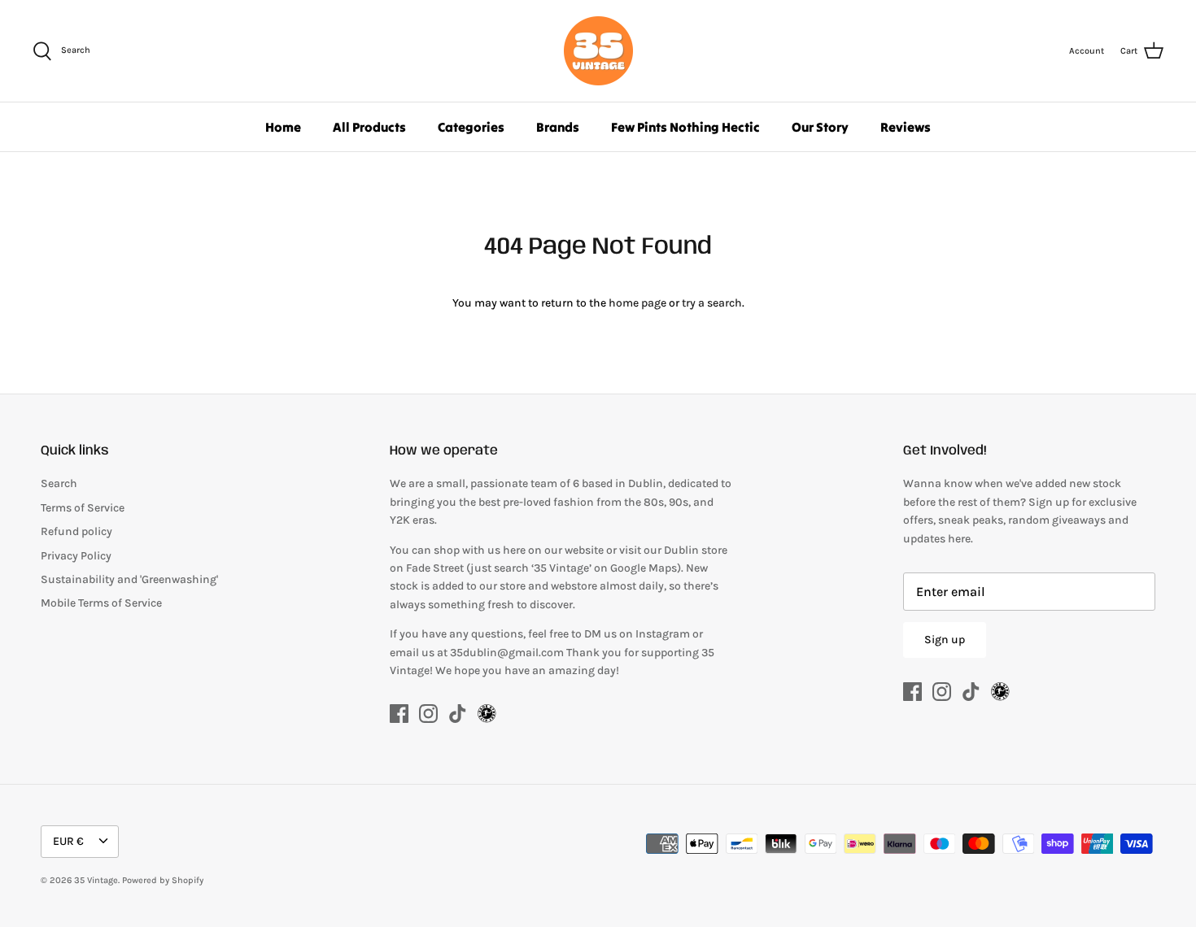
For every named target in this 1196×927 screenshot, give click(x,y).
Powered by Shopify (162, 880)
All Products (369, 127)
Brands (557, 127)
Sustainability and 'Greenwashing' (129, 579)
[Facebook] (399, 713)
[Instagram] (428, 713)
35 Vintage (96, 880)
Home (283, 127)
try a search (712, 303)
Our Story (820, 127)
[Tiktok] (457, 713)
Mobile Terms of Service (101, 603)
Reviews (905, 127)
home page (637, 303)
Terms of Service (82, 508)
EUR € (68, 841)
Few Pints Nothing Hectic (685, 127)
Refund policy (76, 531)
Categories (471, 127)
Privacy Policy (76, 556)
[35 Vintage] (598, 50)
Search (59, 483)
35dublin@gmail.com (508, 652)
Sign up (944, 639)
